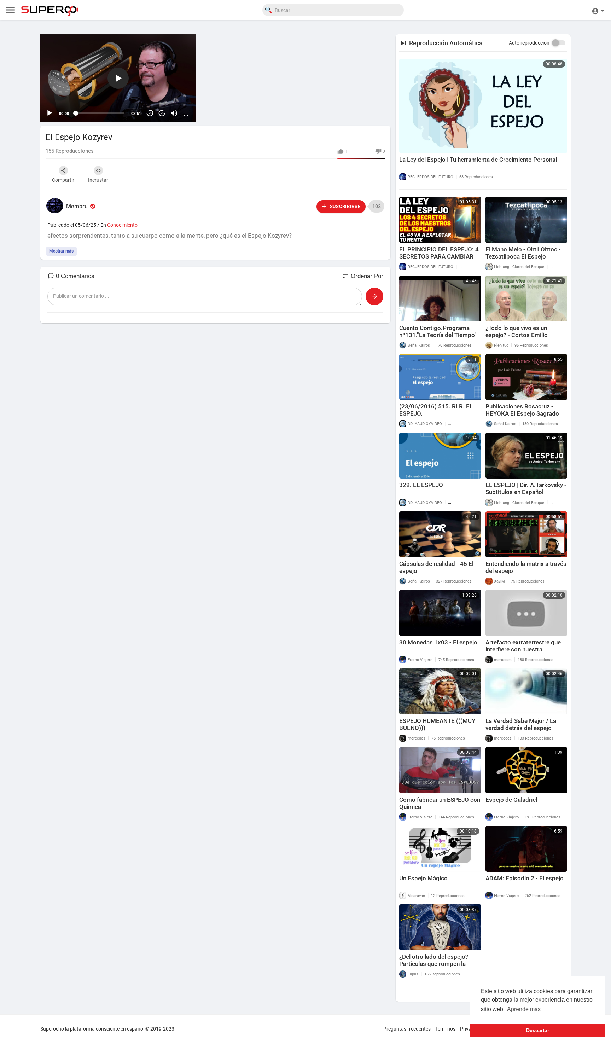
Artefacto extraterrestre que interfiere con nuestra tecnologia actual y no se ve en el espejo (526, 653)
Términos (445, 1029)
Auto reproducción (529, 43)
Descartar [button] (537, 1030)
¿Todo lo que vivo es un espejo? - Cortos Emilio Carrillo (516, 335)
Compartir (63, 180)
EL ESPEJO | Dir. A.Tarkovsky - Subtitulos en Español (525, 488)
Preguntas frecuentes (407, 1029)
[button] (597, 10)
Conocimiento (122, 225)
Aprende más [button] (524, 1009)
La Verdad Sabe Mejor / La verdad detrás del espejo (520, 724)
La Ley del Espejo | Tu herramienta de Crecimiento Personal (478, 159)
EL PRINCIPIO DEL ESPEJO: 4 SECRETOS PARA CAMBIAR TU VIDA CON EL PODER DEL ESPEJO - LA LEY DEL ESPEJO (439, 260)
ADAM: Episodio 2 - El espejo (524, 878)
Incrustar (98, 180)
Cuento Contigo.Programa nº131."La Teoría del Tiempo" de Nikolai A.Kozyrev (438, 335)
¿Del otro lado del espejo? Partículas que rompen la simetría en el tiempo (433, 963)
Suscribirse (344, 206)
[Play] (49, 113)
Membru (77, 206)
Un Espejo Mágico (423, 878)
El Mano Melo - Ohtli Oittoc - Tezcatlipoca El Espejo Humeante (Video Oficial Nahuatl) (523, 260)
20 (150, 113)
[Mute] (174, 113)
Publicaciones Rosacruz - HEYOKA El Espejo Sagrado (522, 410)
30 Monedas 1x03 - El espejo (438, 642)
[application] (118, 78)
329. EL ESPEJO (421, 484)
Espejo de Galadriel (511, 799)
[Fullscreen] (186, 113)
